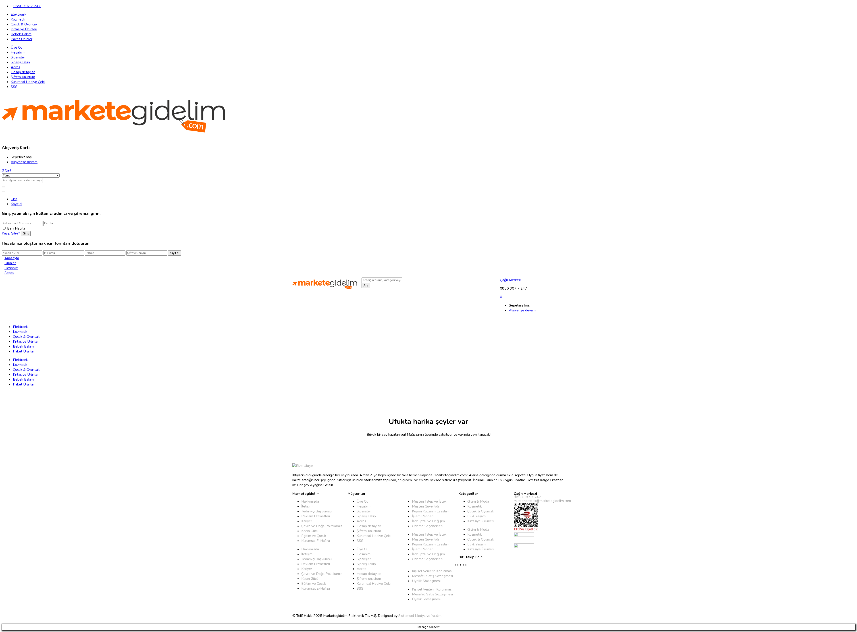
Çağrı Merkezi (510, 280)
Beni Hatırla (16, 228)
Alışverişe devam (24, 162)
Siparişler (18, 57)
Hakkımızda (310, 501)
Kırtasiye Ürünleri (24, 29)
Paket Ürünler (21, 39)
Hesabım (18, 52)
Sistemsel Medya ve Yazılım (419, 615)
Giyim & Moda (478, 501)
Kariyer (306, 521)
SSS (14, 86)
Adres (15, 67)
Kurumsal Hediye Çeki (28, 81)
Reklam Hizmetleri (315, 516)
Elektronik (18, 14)
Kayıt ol (16, 203)
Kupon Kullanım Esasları (430, 511)
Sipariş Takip (20, 62)
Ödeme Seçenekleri (427, 526)
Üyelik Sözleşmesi (426, 580)
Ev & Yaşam (476, 516)
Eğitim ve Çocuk (313, 535)
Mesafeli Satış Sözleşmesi (432, 576)
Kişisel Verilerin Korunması (432, 571)
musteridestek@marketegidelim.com (542, 500)
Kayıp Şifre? (11, 233)
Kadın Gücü (309, 530)
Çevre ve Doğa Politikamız (321, 526)
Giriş (14, 199)
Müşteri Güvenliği (425, 506)
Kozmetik (18, 19)
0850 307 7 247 (27, 6)
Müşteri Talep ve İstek (429, 501)
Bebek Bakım (21, 34)
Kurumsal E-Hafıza (315, 540)
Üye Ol (16, 47)
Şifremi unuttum (23, 77)
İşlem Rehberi (422, 516)
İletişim (306, 506)
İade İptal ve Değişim (428, 521)
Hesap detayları (23, 72)
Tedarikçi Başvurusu (316, 511)
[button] (6, 170)
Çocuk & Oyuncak (24, 24)
